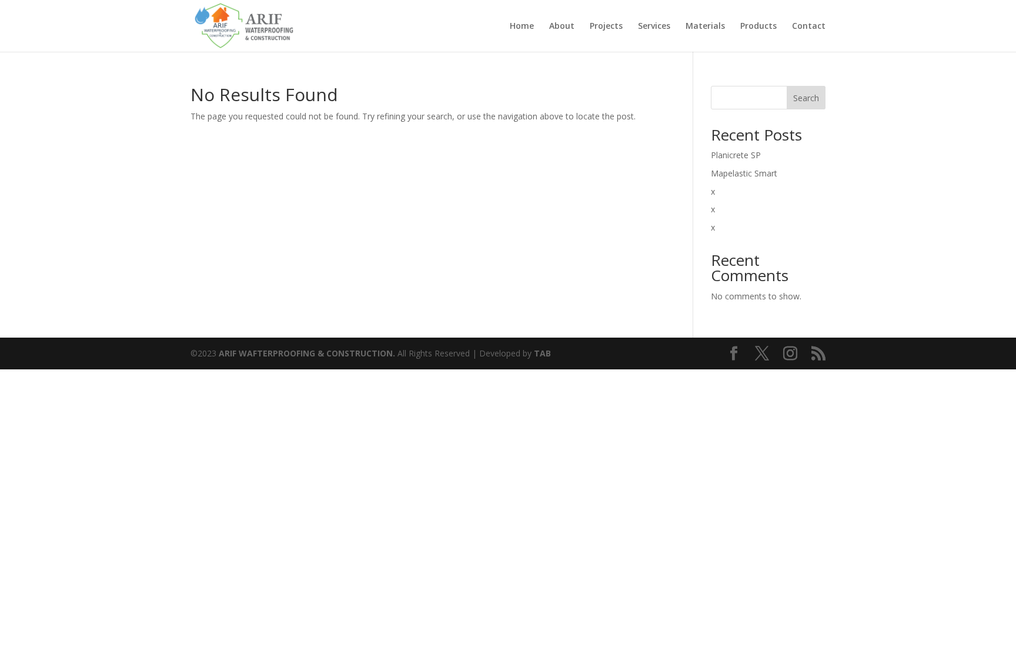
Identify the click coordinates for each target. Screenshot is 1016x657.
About (561, 26)
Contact (808, 26)
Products (758, 26)
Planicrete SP (736, 155)
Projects (606, 26)
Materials (705, 26)
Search (806, 98)
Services (654, 26)
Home (522, 26)
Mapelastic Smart (744, 173)
